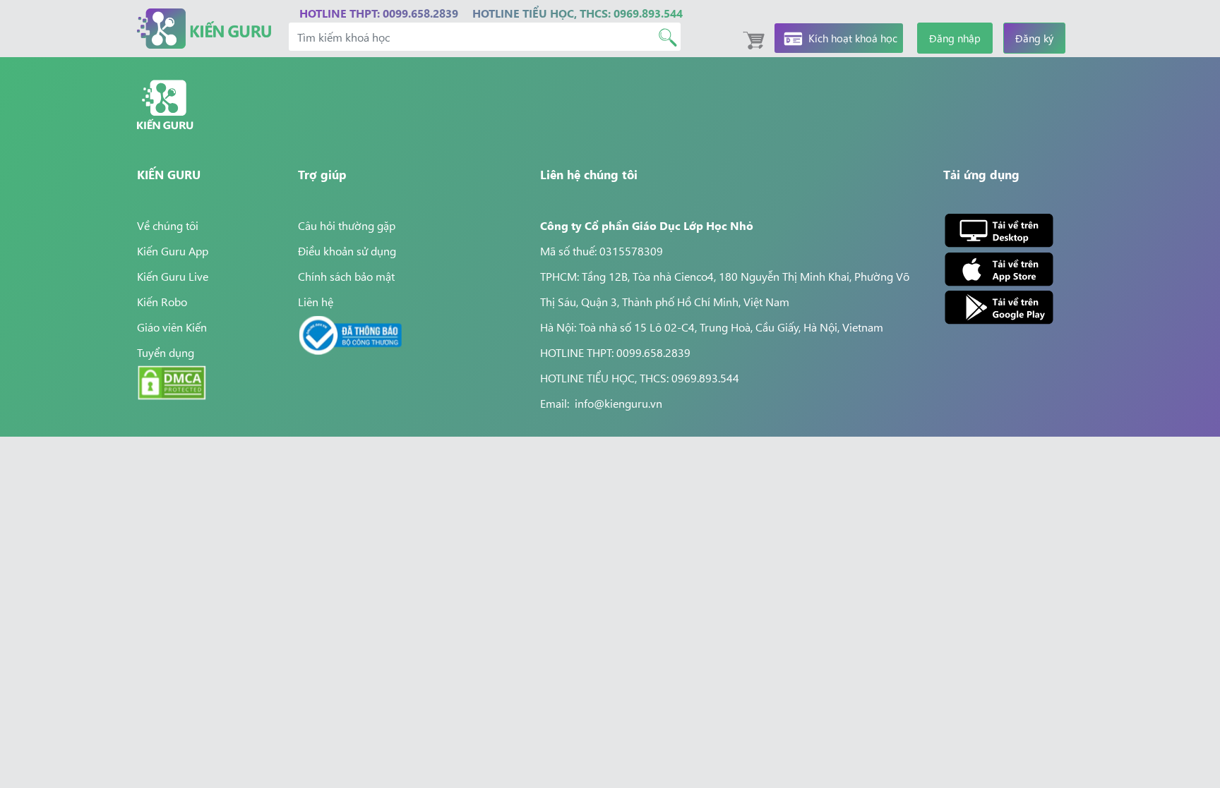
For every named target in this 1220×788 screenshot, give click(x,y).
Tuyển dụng (165, 352)
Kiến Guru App (172, 250)
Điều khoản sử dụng (347, 250)
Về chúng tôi (167, 225)
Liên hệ (315, 301)
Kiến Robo (162, 301)
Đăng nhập (955, 37)
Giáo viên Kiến (172, 326)
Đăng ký (1034, 37)
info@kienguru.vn (618, 403)
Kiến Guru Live (172, 276)
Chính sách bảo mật (346, 276)
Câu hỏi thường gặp (346, 225)
